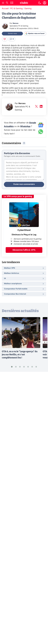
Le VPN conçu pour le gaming (18, 196)
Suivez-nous (12, 33)
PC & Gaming (16, 9)
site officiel (39, 55)
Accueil (5, 9)
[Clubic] (24, 3)
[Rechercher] (7, 3)
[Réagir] (4, 39)
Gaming (28, 9)
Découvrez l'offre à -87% (24, 250)
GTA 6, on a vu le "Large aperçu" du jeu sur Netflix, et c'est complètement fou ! (19, 354)
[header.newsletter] (11, 3)
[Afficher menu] (3, 3)
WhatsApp (25, 126)
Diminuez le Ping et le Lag (24, 235)
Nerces (15, 23)
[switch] (39, 2)
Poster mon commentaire (24, 184)
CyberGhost (24, 230)
